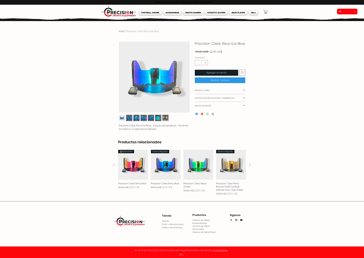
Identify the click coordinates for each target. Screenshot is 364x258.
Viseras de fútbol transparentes (201, 222)
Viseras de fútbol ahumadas (201, 228)
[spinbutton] (201, 62)
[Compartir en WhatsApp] (207, 114)
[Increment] (206, 62)
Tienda (165, 220)
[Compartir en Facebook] (196, 114)
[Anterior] (114, 164)
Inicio (121, 31)
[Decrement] (197, 62)
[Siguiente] (250, 164)
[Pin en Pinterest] (202, 114)
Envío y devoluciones (173, 224)
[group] (182, 174)
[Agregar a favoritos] (242, 73)
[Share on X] (213, 114)
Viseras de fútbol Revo (204, 232)
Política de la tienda (172, 227)
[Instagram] (236, 220)
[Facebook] (231, 220)
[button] (150, 12)
